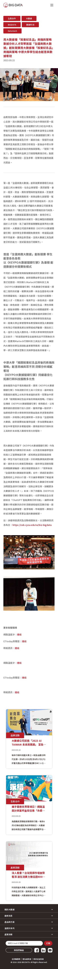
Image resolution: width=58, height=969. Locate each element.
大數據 (29, 18)
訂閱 (48, 943)
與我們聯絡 (19, 950)
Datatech (12, 30)
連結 (19, 634)
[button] (29, 909)
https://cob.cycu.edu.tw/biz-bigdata (32, 525)
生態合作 (12, 18)
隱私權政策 (27, 959)
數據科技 (30, 24)
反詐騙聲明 (16, 959)
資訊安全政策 (38, 959)
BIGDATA (12, 24)
